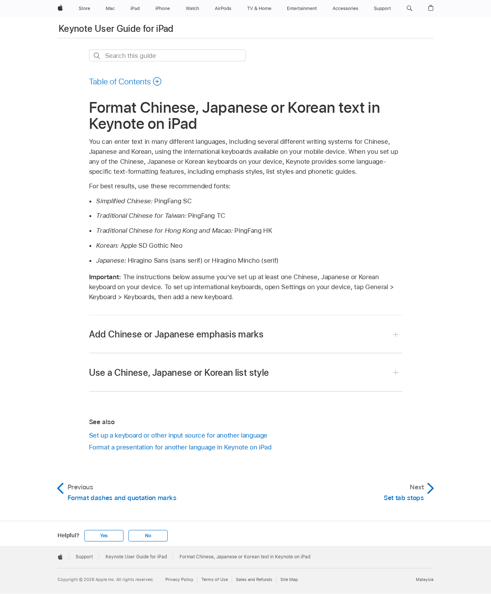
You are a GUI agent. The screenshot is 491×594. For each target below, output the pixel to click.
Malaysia (424, 579)
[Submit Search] (97, 56)
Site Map (289, 579)
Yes (104, 535)
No (148, 535)
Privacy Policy (179, 579)
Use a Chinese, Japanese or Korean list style (179, 372)
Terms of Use (214, 579)
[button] (409, 8)
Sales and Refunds (254, 579)
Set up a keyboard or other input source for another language (178, 435)
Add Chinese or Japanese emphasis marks (176, 334)
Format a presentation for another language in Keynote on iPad (180, 447)
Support (84, 556)
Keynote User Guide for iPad (116, 28)
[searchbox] (167, 55)
